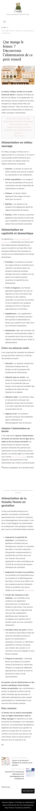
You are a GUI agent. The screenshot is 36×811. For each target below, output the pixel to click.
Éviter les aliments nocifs (19, 124)
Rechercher (5, 787)
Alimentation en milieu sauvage (18, 119)
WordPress (27, 808)
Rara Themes (9, 808)
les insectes (29, 590)
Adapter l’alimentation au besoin (19, 127)
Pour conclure (19, 136)
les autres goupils (19, 457)
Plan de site (12, 805)
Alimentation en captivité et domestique (18, 121)
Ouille (18, 11)
